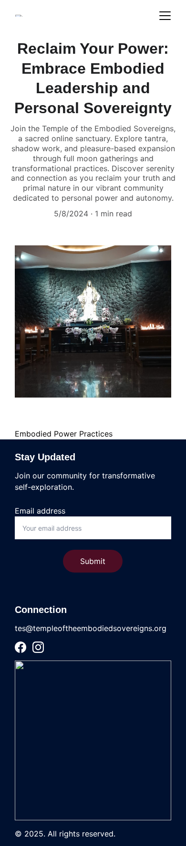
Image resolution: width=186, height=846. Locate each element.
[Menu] (165, 15)
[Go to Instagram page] (38, 647)
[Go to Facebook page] (20, 647)
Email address (40, 510)
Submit (92, 561)
